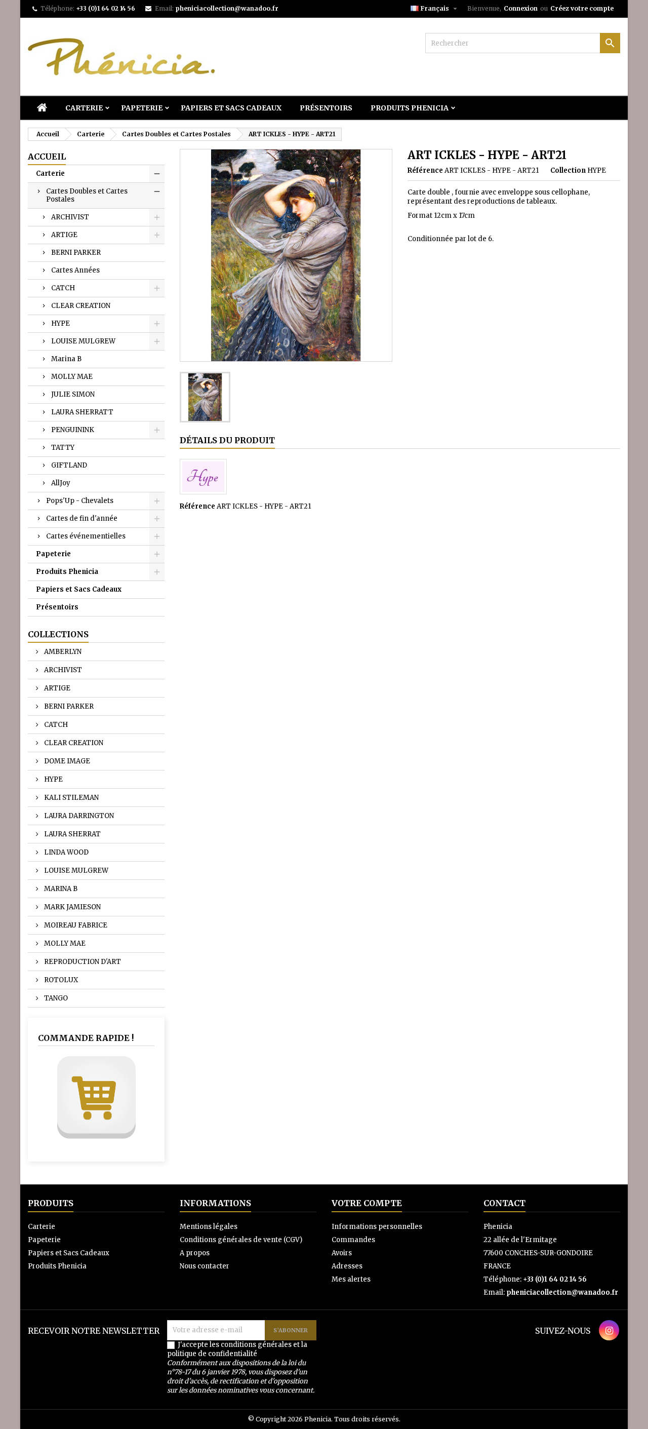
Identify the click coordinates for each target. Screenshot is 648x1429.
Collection (568, 170)
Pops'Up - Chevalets (79, 500)
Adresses (347, 1266)
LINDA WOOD (66, 852)
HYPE (60, 323)
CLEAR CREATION (80, 305)
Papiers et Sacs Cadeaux (231, 107)
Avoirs (342, 1253)
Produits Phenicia (410, 107)
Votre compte (367, 1203)
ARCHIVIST (70, 217)
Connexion (521, 8)
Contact (504, 1203)
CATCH (63, 288)
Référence (425, 170)
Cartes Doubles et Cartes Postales (87, 195)
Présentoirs (326, 107)
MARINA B (60, 888)
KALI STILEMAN (71, 797)
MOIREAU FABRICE (75, 925)
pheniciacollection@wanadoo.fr (226, 8)
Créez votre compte (582, 8)
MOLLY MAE (72, 376)
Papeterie (142, 107)
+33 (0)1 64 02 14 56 (105, 8)
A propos (195, 1253)
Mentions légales (208, 1226)
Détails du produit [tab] (227, 440)
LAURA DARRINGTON (78, 816)
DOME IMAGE (66, 761)
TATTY (62, 447)
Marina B (66, 359)
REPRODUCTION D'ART (82, 961)
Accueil (47, 156)
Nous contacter (204, 1266)
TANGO (55, 998)
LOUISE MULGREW (83, 341)
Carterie (84, 107)
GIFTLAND (69, 465)
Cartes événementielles (86, 536)
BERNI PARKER (76, 252)
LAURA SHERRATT (82, 412)
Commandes (353, 1239)
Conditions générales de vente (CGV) (241, 1239)
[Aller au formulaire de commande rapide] (96, 1097)
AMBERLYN (62, 651)
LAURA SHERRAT (72, 834)
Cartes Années (75, 270)
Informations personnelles (377, 1226)
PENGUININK (72, 430)
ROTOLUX (60, 980)
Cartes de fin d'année (81, 518)
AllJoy (60, 483)
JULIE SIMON (73, 394)
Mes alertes (351, 1279)
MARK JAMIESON (72, 907)
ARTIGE (64, 234)
